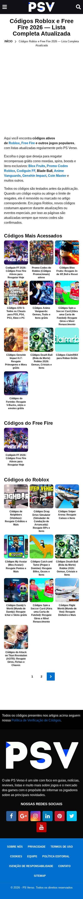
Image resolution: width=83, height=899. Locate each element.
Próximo (51, 676)
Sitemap (40, 875)
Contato (64, 866)
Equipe (32, 856)
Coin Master (57, 175)
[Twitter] (72, 816)
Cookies (16, 856)
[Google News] (23, 816)
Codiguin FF (26, 171)
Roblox (14, 143)
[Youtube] (41, 827)
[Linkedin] (48, 816)
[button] (4, 7)
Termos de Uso (62, 846)
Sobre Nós (15, 846)
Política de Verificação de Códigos (36, 720)
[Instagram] (35, 816)
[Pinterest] (60, 816)
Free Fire (28, 143)
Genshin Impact (34, 175)
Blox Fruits (36, 166)
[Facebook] (11, 816)
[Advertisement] (41, 91)
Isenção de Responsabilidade (31, 866)
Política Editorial (56, 856)
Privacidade (37, 846)
